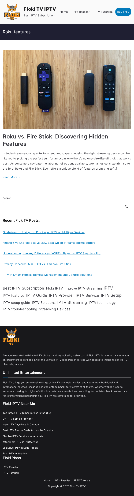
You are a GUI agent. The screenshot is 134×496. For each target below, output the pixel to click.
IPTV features (13, 295)
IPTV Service (87, 295)
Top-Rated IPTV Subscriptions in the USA (27, 412)
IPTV (108, 288)
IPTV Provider (61, 295)
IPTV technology (102, 303)
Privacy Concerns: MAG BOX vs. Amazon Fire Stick (37, 264)
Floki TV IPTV (40, 9)
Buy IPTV (123, 11)
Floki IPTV (54, 288)
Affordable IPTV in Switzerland (21, 441)
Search (7, 198)
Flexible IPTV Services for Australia (23, 436)
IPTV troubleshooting (20, 309)
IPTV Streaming (72, 302)
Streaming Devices (54, 309)
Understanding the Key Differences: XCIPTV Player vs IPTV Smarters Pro (51, 253)
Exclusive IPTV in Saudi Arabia (20, 447)
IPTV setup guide (16, 303)
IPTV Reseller (81, 11)
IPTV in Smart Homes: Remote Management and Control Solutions (47, 274)
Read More (10, 177)
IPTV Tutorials (103, 11)
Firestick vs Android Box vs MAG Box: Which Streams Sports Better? (49, 242)
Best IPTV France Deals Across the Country (28, 430)
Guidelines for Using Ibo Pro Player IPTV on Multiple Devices (44, 232)
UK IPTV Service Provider (17, 418)
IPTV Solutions (43, 303)
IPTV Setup (111, 295)
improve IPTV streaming (83, 288)
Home (64, 11)
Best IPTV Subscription (23, 288)
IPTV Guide (36, 295)
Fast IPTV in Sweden (15, 453)
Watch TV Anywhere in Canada (21, 424)
